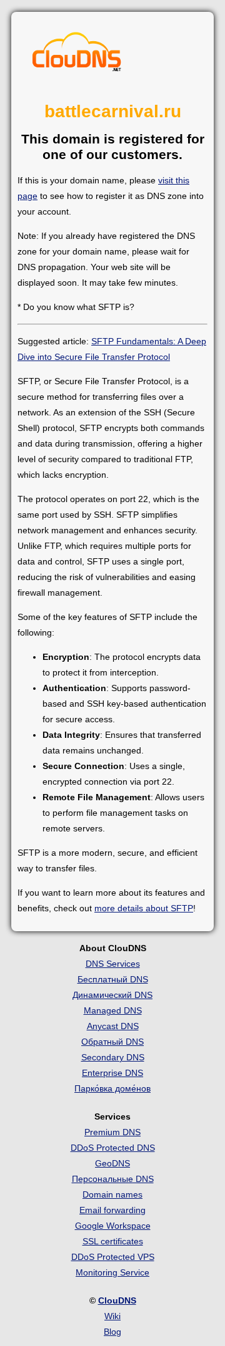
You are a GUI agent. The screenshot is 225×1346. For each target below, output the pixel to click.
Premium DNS (112, 1132)
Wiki (112, 1316)
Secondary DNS (112, 1057)
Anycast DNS (113, 1026)
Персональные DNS (113, 1179)
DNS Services (113, 964)
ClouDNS (117, 1300)
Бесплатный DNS (113, 979)
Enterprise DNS (112, 1073)
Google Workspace (113, 1226)
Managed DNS (113, 1010)
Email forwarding (112, 1210)
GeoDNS (112, 1163)
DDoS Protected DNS (113, 1148)
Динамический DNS (112, 995)
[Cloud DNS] (77, 55)
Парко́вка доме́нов (112, 1088)
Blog (112, 1332)
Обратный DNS (112, 1042)
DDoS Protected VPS (112, 1257)
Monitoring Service (112, 1272)
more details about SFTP (143, 908)
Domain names (112, 1194)
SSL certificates (112, 1241)
